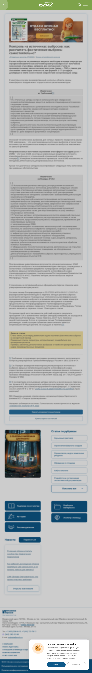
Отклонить (76, 665)
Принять (56, 664)
